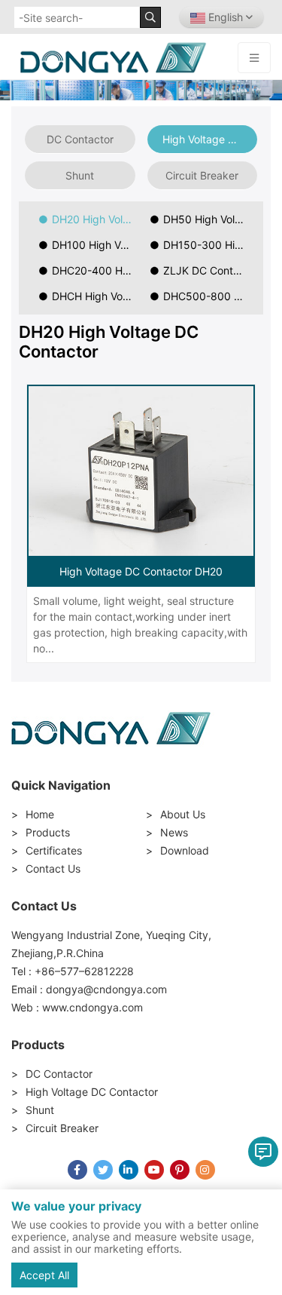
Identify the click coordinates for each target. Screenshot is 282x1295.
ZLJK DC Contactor (208, 270)
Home (40, 814)
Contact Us (53, 868)
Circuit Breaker (201, 175)
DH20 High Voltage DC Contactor (96, 219)
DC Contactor (80, 139)
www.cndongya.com (92, 1007)
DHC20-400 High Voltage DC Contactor (96, 270)
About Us (182, 814)
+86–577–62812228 (84, 971)
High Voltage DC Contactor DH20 (141, 571)
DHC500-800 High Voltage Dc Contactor (208, 296)
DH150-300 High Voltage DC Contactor (208, 244)
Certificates (54, 850)
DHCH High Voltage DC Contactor (96, 296)
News (174, 832)
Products (48, 832)
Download (184, 850)
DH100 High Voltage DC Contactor (96, 244)
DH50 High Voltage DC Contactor (208, 219)
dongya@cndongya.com (106, 989)
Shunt (79, 175)
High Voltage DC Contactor (210, 139)
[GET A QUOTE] (263, 1152)
